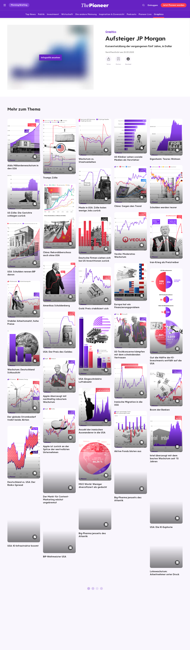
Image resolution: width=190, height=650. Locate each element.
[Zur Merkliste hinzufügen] (118, 59)
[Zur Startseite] (95, 5)
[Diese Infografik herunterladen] (128, 59)
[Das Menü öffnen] (5, 5)
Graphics (110, 31)
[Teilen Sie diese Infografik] (108, 59)
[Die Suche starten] (143, 5)
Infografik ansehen (50, 57)
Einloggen (153, 5)
